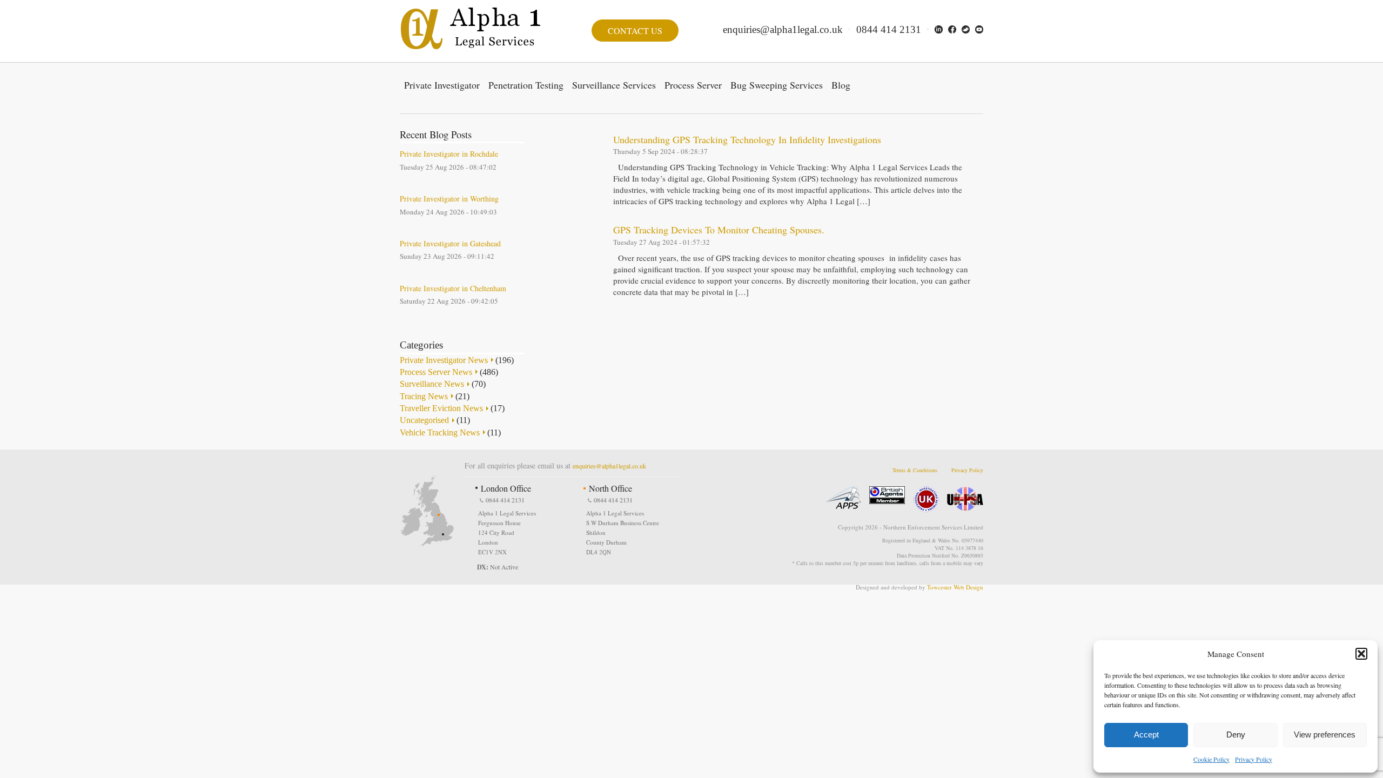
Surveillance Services (614, 84)
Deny (1235, 734)
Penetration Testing (525, 84)
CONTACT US (635, 30)
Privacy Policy (1253, 759)
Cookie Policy (1211, 759)
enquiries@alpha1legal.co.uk (783, 29)
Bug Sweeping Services (776, 84)
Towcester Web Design (955, 587)
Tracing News (424, 396)
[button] (1361, 653)
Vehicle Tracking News (440, 432)
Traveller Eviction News (441, 408)
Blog (840, 84)
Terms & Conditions (914, 470)
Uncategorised (424, 420)
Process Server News (436, 372)
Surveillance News (432, 383)
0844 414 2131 (888, 29)
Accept (1146, 734)
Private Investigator (442, 84)
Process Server (693, 84)
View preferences (1324, 734)
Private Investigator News (444, 360)
